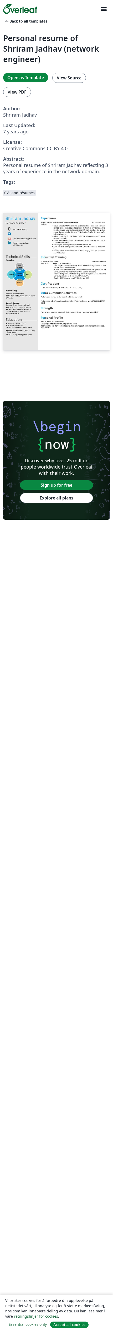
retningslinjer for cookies (36, 1316)
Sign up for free (56, 485)
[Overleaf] (20, 9)
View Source (69, 78)
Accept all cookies (69, 1324)
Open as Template (25, 77)
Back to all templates (25, 21)
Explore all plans (56, 498)
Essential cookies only (28, 1324)
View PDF (17, 92)
